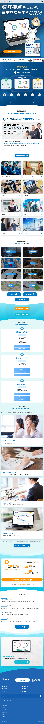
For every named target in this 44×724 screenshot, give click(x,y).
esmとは (5, 686)
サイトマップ (4, 719)
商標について (4, 714)
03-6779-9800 (36, 679)
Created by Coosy (39, 721)
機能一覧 (26, 686)
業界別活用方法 (10, 101)
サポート (26, 688)
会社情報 (3, 716)
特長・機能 (22, 101)
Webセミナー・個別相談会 (6, 700)
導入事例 (33, 101)
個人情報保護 (4, 712)
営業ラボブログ (4, 709)
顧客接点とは (4, 705)
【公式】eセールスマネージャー (17, 2)
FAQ (25, 691)
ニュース (3, 707)
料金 (4, 691)
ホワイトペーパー (5, 703)
